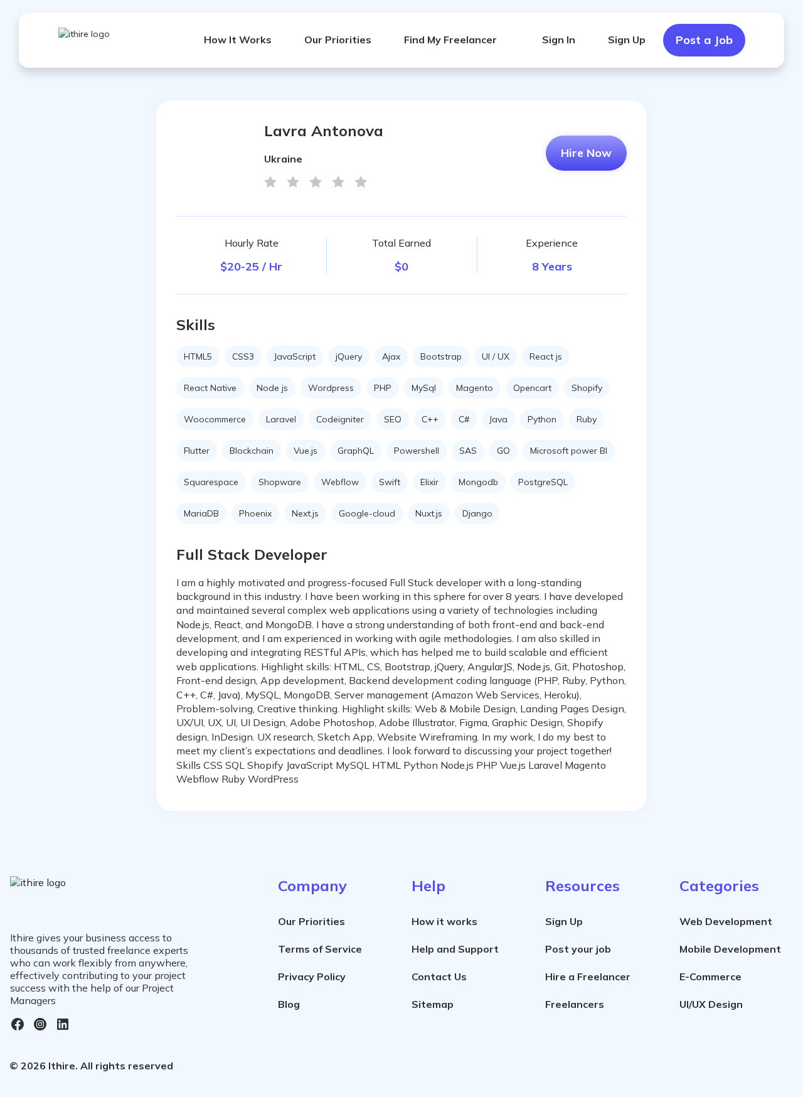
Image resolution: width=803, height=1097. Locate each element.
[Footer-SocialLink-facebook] (17, 1024)
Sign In (558, 39)
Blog (289, 1004)
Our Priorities (337, 39)
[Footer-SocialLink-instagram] (40, 1024)
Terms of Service (320, 949)
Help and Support (455, 949)
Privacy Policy (312, 976)
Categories (719, 885)
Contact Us (439, 976)
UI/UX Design (711, 1004)
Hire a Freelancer (587, 976)
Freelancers (574, 1004)
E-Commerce (710, 976)
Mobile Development (730, 949)
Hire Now (586, 153)
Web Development (725, 921)
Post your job (578, 949)
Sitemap (433, 1004)
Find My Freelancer (450, 39)
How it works (444, 921)
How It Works (238, 39)
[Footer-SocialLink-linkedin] (62, 1024)
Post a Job (704, 40)
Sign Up (627, 39)
